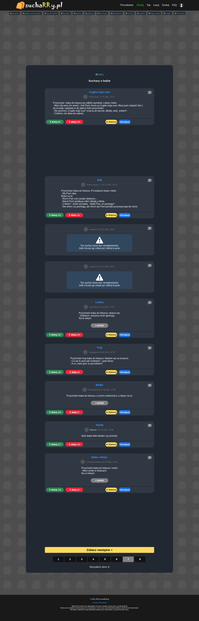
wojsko (141, 13)
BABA (99, 385)
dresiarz (66, 13)
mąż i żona (155, 13)
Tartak (99, 425)
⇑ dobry (55, 122)
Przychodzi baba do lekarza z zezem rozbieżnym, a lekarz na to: (100, 396)
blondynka (117, 13)
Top (148, 5)
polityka (90, 13)
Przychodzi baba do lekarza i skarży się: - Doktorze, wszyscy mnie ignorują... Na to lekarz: (99, 315)
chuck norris (51, 13)
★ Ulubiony (111, 122)
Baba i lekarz (99, 457)
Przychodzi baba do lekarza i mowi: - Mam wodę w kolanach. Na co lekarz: (99, 470)
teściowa (103, 13)
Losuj (156, 5)
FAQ (174, 5)
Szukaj (165, 5)
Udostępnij (125, 122)
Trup (99, 347)
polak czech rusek (32, 13)
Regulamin (103, 602)
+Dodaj (140, 5)
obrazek (15, 13)
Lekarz (99, 302)
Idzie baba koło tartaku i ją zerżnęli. (99, 436)
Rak (99, 180)
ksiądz (168, 13)
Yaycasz (93, 430)
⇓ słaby (74, 122)
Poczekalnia (126, 5)
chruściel (180, 13)
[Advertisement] (99, 40)
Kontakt (95, 602)
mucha (130, 13)
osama (78, 13)
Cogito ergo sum (99, 92)
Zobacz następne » (99, 550)
